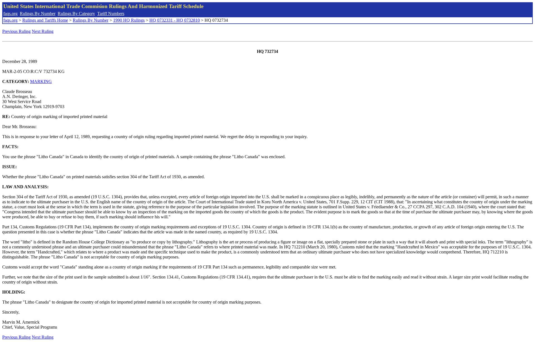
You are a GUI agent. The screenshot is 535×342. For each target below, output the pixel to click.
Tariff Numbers (110, 13)
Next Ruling (43, 31)
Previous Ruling (16, 31)
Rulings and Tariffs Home (45, 20)
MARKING (41, 81)
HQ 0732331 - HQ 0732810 (174, 20)
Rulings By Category (76, 13)
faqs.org (10, 13)
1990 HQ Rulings (129, 20)
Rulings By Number (37, 13)
